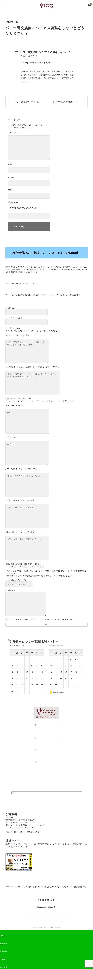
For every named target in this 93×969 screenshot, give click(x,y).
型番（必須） (10, 437)
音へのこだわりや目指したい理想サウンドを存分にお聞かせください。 (32, 367)
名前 (10, 164)
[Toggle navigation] (3, 5)
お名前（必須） (11, 308)
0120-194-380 (43, 295)
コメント (12, 132)
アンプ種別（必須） (31, 329)
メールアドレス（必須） (14, 318)
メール (11, 177)
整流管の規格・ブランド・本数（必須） (20, 532)
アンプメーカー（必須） (14, 405)
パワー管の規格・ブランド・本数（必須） (21, 469)
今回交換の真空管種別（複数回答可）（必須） (23, 564)
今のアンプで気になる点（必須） (18, 335)
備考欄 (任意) (10, 590)
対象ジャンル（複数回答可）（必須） (38, 399)
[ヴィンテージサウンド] (46, 5)
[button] (46, 54)
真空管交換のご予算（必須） (16, 580)
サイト (10, 189)
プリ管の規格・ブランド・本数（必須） (20, 500)
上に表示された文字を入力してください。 (24, 207)
